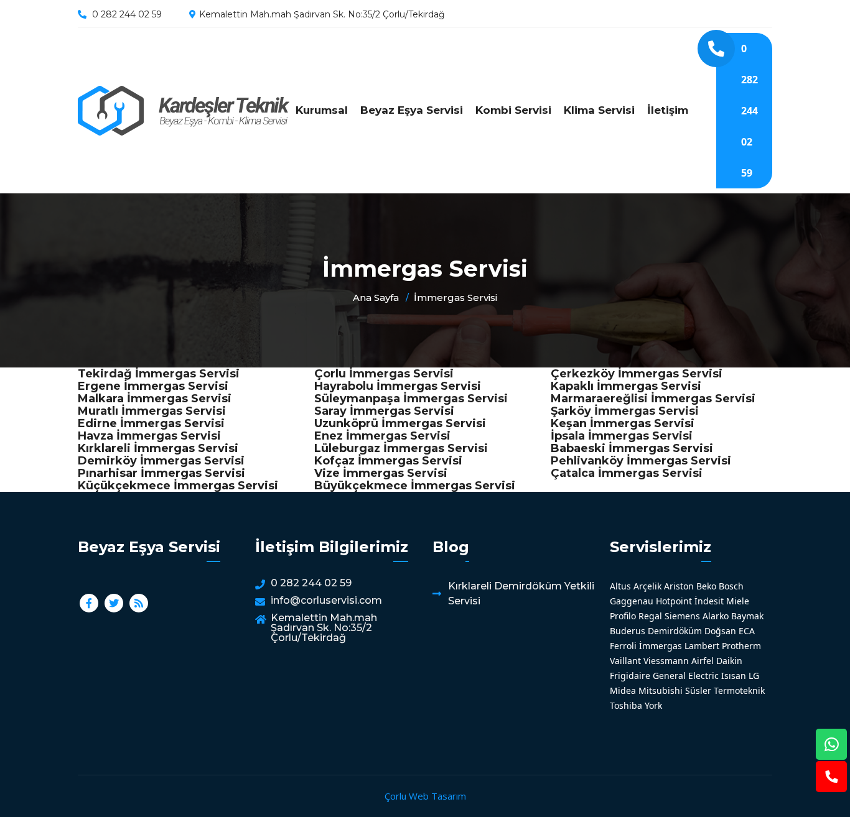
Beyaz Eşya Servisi (411, 110)
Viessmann (666, 661)
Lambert (701, 646)
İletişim (667, 110)
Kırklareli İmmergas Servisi (158, 448)
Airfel (702, 661)
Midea (623, 690)
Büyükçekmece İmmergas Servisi (414, 485)
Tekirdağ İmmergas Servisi (159, 374)
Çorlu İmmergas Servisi (384, 374)
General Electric (686, 675)
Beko (706, 586)
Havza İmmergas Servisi (149, 436)
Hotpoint (674, 601)
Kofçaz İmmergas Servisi (388, 461)
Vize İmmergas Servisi (380, 473)
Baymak (747, 616)
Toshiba (626, 705)
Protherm (741, 646)
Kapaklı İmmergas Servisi (626, 386)
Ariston (679, 586)
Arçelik (647, 586)
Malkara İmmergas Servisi (154, 398)
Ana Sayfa (376, 297)
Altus (620, 586)
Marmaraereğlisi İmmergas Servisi (653, 398)
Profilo (623, 616)
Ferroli (623, 646)
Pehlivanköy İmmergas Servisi (641, 461)
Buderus (627, 631)
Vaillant (625, 661)
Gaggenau (631, 601)
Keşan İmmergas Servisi (622, 423)
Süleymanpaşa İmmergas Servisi (411, 398)
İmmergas (660, 646)
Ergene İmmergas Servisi (153, 386)
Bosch (731, 586)
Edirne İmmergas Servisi (151, 423)
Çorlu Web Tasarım (425, 796)
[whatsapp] (831, 744)
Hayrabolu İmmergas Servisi (397, 386)
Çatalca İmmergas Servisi (627, 473)
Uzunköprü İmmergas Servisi (400, 423)
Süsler (698, 690)
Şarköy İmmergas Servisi (625, 411)
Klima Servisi (599, 110)
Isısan (733, 675)
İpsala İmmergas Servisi (622, 436)
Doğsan (720, 631)
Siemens (682, 616)
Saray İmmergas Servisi (384, 411)
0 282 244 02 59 (127, 14)
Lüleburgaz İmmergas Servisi (401, 448)
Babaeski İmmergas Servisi (632, 448)
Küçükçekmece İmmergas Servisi (178, 485)
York (653, 705)
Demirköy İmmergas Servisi (161, 461)
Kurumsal (322, 110)
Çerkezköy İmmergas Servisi (636, 374)
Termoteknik (739, 690)
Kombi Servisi (513, 110)
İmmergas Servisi (183, 111)
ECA (747, 631)
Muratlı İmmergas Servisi (152, 411)
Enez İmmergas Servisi (382, 436)
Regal (650, 616)
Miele (737, 601)
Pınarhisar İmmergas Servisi (161, 473)
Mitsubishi (660, 690)
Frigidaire (630, 675)
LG (754, 675)
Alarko (716, 616)
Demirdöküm (675, 631)
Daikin (729, 661)
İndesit (709, 601)
